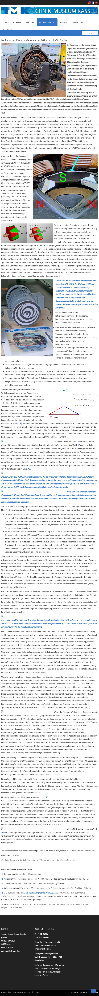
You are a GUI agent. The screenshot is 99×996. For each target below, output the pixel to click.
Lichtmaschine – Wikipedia (25, 874)
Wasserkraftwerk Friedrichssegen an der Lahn (33, 839)
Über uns (30, 22)
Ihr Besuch (17, 22)
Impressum (74, 992)
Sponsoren (7, 30)
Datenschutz (84, 992)
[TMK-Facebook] (92, 2)
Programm (63, 22)
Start (6, 22)
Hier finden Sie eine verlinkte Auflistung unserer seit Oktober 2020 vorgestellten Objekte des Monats (38, 860)
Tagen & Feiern (78, 22)
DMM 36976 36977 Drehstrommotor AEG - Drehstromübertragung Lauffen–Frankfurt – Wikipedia (55, 888)
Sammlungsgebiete (46, 22)
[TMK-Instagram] (89, 2)
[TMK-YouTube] (96, 2)
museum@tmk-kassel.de (10, 951)
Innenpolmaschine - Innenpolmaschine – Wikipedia (36, 883)
